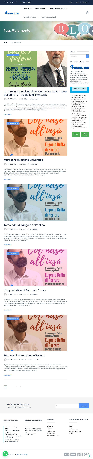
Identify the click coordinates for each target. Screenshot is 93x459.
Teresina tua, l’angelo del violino (24, 225)
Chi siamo (27, 9)
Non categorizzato (12, 55)
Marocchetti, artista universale (23, 160)
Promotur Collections (57, 9)
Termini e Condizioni (53, 435)
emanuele (12, 99)
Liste (70, 428)
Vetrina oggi (40, 9)
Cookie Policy (51, 433)
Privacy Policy (51, 431)
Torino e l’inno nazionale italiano (24, 355)
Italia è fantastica (30, 17)
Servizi (71, 426)
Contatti (49, 428)
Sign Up (84, 2)
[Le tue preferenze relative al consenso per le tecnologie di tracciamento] (90, 456)
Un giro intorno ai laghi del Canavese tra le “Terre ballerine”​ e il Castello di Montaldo (35, 93)
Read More (7, 114)
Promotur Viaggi (22, 454)
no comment (34, 99)
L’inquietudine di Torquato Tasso (25, 290)
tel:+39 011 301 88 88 (25, 2)
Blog (48, 430)
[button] (5, 453)
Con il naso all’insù (49, 17)
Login (77, 2)
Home (5, 42)
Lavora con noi (73, 430)
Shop (70, 2)
